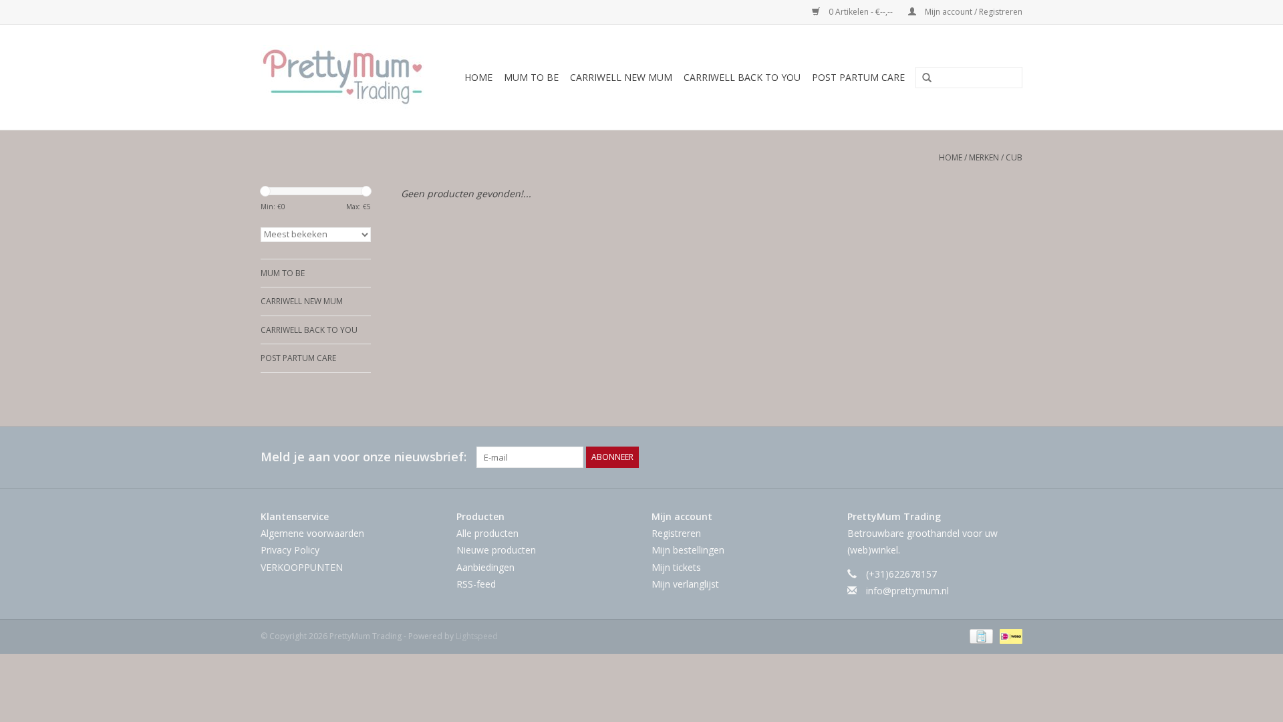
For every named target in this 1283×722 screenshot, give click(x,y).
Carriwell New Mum (621, 77)
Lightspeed (477, 636)
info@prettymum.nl (907, 590)
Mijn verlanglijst (685, 584)
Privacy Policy (290, 550)
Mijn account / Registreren (972, 11)
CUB (1014, 157)
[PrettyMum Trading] (346, 77)
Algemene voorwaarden (312, 533)
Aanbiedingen (485, 567)
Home (478, 77)
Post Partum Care (858, 77)
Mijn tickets (676, 567)
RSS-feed (476, 584)
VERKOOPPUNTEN (302, 567)
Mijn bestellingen (688, 550)
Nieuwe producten (496, 550)
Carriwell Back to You (742, 77)
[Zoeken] (922, 78)
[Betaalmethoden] (979, 635)
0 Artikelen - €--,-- (861, 11)
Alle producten (487, 533)
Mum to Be (531, 77)
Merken (984, 157)
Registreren (676, 533)
